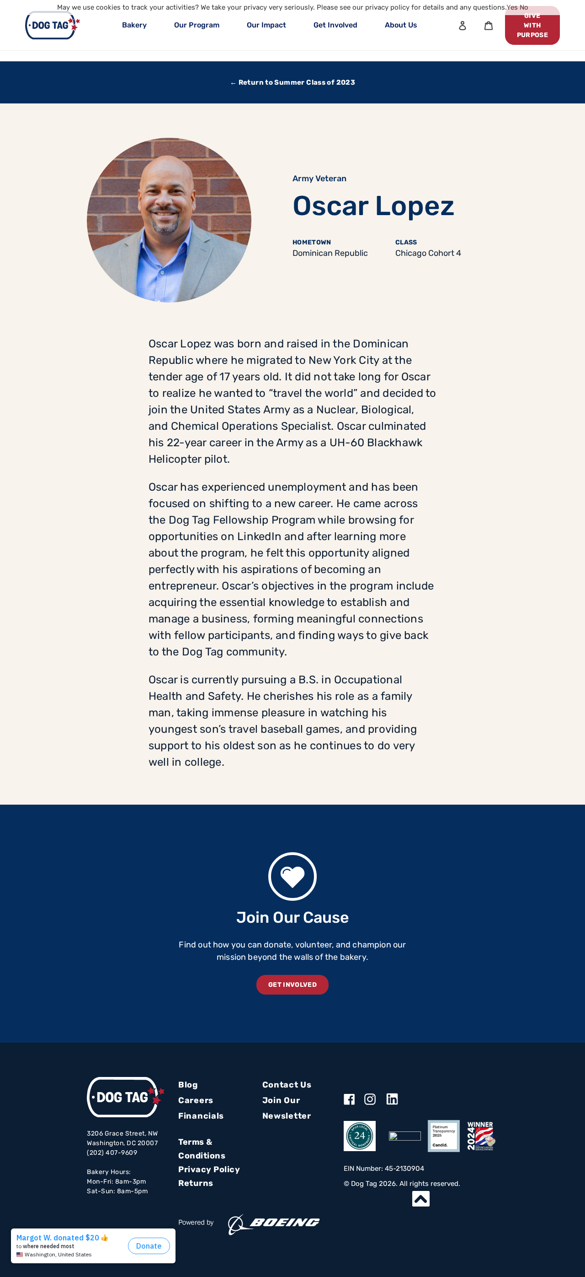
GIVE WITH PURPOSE (532, 25)
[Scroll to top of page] (421, 1199)
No (524, 7)
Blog (188, 1085)
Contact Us (287, 1085)
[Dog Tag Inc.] (405, 1136)
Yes (512, 7)
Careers (195, 1100)
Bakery (134, 25)
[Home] (52, 25)
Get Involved (335, 25)
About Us (401, 25)
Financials (201, 1116)
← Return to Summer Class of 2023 (292, 82)
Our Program (196, 25)
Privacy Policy (209, 1169)
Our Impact (266, 25)
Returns (195, 1183)
